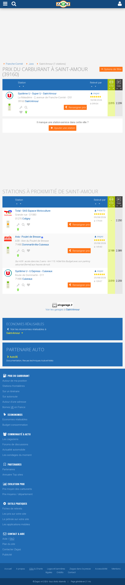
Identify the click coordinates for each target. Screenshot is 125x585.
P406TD (101, 210)
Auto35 (14, 356)
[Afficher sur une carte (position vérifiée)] (25, 112)
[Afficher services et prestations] (20, 107)
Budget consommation (15, 424)
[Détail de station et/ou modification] (25, 107)
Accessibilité (101, 568)
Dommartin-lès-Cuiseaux (35, 244)
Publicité (7, 554)
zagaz (96, 93)
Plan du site (8, 544)
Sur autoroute (10, 396)
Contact (72, 572)
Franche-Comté (14, 63)
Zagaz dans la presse (80, 568)
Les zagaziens (10, 439)
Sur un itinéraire (11, 391)
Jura (31, 63)
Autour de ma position (14, 380)
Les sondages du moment (17, 455)
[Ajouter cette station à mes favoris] (20, 112)
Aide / (8, 538)
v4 (42, 581)
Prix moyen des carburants (17, 489)
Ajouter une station (64, 128)
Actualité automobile (13, 449)
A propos (20, 568)
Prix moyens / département (17, 494)
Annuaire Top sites (12, 474)
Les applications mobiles (16, 524)
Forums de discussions (15, 444)
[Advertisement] (62, 35)
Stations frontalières (13, 386)
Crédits (60, 572)
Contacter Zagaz (11, 549)
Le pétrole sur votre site (15, 519)
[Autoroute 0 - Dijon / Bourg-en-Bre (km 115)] (43, 236)
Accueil (8, 568)
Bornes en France (13, 407)
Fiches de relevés (12, 508)
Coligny (26, 218)
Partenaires (8, 469)
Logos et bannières (56, 568)
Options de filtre (113, 69)
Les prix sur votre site (14, 513)
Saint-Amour (32, 101)
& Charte (36, 568)
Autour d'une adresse (14, 401)
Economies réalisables (14, 419)
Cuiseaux (27, 278)
